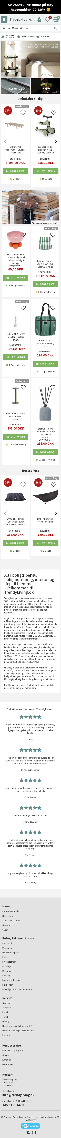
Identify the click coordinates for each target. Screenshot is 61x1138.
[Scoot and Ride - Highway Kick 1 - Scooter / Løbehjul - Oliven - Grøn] (45, 137)
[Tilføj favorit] (23, 113)
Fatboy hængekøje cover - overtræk (45, 520)
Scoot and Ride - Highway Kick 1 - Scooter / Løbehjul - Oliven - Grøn (46, 151)
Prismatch (7, 948)
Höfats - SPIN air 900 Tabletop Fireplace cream (16, 337)
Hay (34, 633)
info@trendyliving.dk (18, 1095)
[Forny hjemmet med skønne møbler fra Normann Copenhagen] (30, 59)
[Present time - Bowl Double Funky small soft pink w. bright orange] (16, 239)
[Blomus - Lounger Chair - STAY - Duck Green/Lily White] (45, 242)
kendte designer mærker (29, 638)
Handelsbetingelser (10, 952)
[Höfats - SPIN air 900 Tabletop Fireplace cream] (16, 315)
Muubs (29, 635)
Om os (5, 1055)
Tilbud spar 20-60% (11, 920)
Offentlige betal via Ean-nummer (17, 989)
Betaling (6, 975)
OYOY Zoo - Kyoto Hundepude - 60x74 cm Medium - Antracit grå (15, 523)
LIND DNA (37, 635)
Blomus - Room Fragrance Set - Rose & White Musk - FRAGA (45, 433)
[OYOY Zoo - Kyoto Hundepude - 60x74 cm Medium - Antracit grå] (15, 509)
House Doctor (18, 635)
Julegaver (6, 1007)
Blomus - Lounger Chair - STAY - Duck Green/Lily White (45, 264)
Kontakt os (7, 1059)
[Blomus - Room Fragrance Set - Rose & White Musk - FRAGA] (45, 403)
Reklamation (8, 943)
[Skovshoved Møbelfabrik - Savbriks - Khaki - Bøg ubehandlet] (15, 137)
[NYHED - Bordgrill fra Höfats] (45, 85)
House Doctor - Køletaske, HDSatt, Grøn (45, 343)
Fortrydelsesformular (11, 980)
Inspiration (7, 1035)
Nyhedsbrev (7, 916)
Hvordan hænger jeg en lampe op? (18, 1030)
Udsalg (5, 1021)
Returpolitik (7, 971)
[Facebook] (27, 1133)
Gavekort (6, 925)
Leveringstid (7, 966)
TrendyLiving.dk (33, 661)
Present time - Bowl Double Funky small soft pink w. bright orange (16, 259)
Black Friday (7, 984)
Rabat (5, 1012)
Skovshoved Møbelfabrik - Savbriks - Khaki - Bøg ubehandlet (15, 151)
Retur (4, 957)
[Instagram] (33, 1133)
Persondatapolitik (10, 911)
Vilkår (4, 929)
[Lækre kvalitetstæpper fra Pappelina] (15, 85)
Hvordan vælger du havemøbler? (17, 1026)
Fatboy (7, 638)
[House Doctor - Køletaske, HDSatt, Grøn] (45, 319)
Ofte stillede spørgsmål (12, 1050)
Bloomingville (49, 635)
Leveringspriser (9, 961)
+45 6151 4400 (13, 1105)
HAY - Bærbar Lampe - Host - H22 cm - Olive (15, 416)
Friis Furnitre (42, 633)
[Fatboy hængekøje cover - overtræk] (45, 509)
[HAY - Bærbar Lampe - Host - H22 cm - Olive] (16, 395)
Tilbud (5, 1016)
